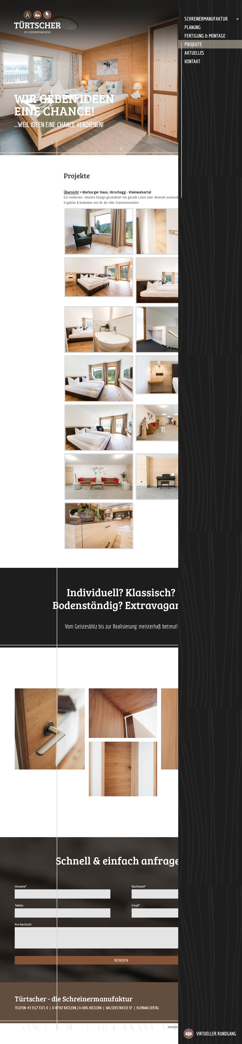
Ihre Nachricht (23, 924)
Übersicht (71, 192)
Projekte (193, 44)
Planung (192, 27)
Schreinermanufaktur (206, 19)
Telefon (19, 905)
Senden (121, 960)
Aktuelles (194, 53)
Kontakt (192, 61)
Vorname (20, 886)
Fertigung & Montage (204, 36)
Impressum (173, 1026)
